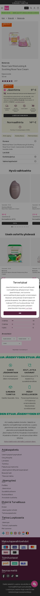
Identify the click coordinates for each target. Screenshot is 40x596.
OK (20, 313)
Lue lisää (28, 308)
